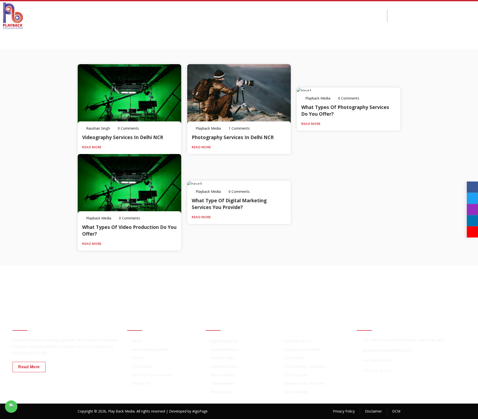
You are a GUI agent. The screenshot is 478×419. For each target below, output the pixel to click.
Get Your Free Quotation (152, 374)
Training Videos (222, 383)
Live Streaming (296, 391)
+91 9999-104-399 (425, 18)
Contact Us (301, 15)
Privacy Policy (344, 411)
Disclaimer (373, 411)
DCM (396, 411)
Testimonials (142, 366)
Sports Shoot (294, 358)
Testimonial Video (224, 366)
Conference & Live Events (305, 383)
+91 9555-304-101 (377, 370)
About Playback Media (150, 349)
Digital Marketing (176, 15)
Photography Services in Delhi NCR (233, 137)
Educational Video (224, 349)
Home (88, 15)
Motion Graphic (222, 374)
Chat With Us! (381, 287)
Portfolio (247, 15)
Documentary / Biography (305, 366)
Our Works (215, 15)
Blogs (273, 15)
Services (139, 15)
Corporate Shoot (297, 341)
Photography (220, 391)
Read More (92, 147)
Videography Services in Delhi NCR (122, 137)
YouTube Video (222, 358)
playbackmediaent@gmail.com (387, 350)
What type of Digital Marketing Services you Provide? (229, 203)
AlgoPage (200, 411)
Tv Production (295, 374)
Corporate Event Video (302, 349)
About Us (112, 15)
